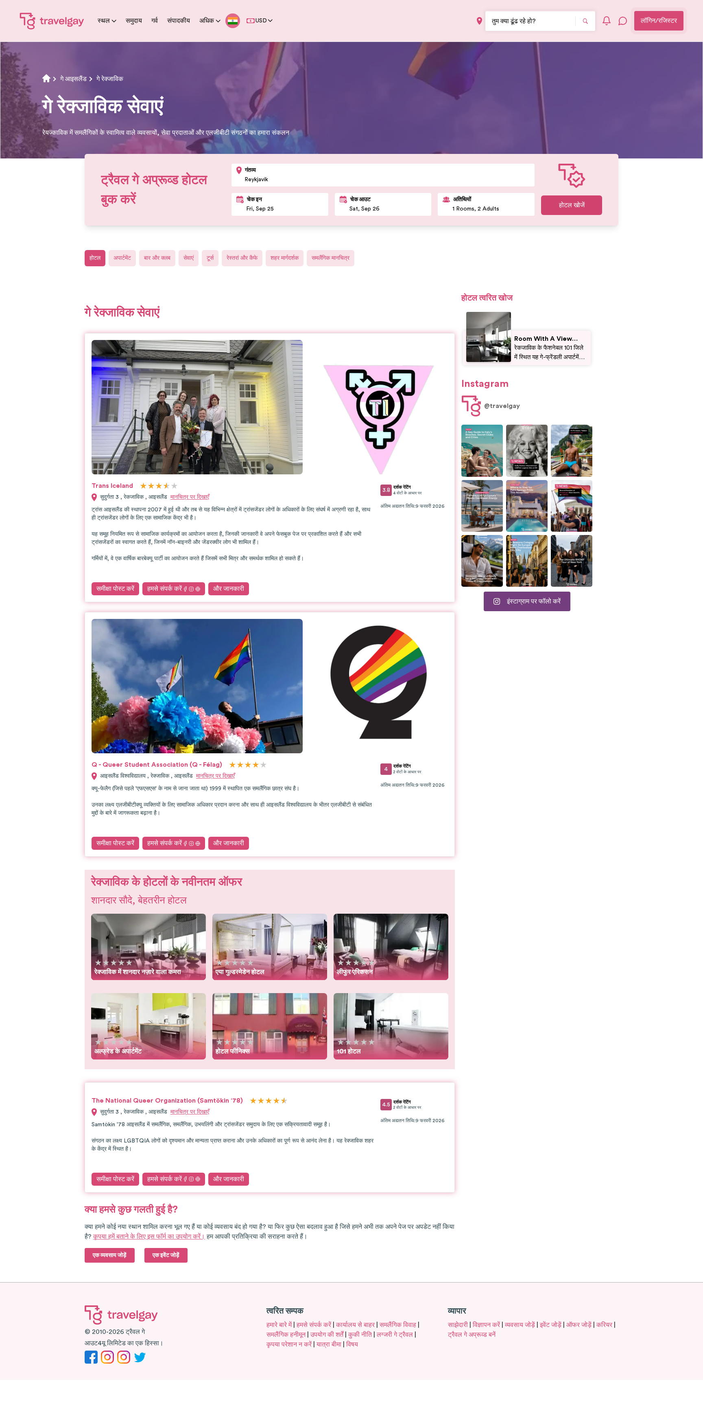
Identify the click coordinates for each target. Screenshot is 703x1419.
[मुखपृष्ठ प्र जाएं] (52, 20)
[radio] (143, 486)
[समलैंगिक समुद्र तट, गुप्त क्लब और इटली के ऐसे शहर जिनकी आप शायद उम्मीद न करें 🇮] (482, 450)
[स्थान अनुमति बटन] (479, 21)
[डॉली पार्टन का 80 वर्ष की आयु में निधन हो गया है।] (527, 450)
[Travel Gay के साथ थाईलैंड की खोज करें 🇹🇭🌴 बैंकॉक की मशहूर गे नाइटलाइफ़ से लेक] (571, 450)
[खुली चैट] (623, 21)
